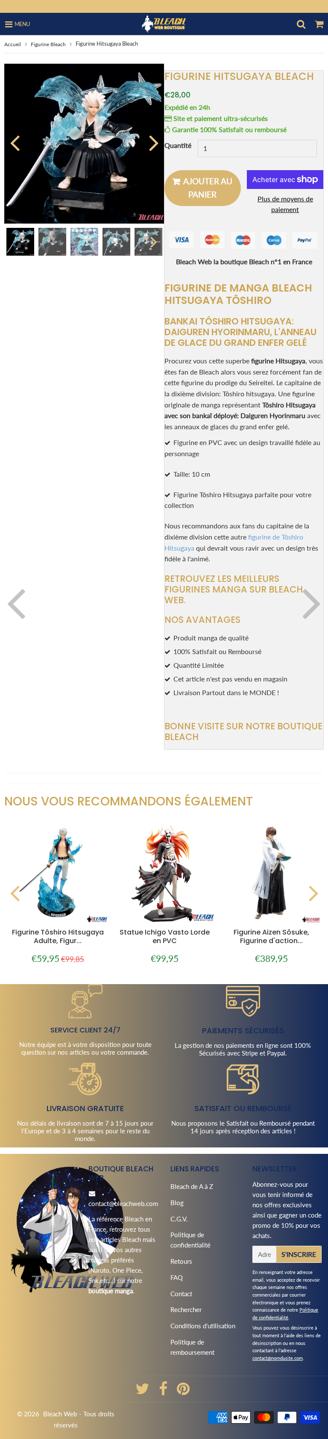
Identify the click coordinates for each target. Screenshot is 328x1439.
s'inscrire (298, 1254)
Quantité (177, 145)
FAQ (176, 1277)
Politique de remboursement (192, 1347)
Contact (181, 1293)
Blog (177, 1202)
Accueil (12, 44)
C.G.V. (179, 1219)
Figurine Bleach (48, 44)
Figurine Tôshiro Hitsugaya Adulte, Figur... (58, 936)
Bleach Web (60, 1414)
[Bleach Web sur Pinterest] (183, 1391)
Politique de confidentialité (190, 1240)
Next (154, 142)
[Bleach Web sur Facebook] (164, 1391)
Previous (14, 142)
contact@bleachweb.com (123, 1203)
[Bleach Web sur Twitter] (143, 1391)
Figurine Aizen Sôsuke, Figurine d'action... (271, 936)
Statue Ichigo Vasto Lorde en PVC (165, 936)
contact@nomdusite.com (277, 1358)
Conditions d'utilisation (202, 1326)
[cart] (319, 24)
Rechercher (186, 1309)
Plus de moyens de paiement (285, 204)
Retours (181, 1261)
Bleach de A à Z (191, 1186)
